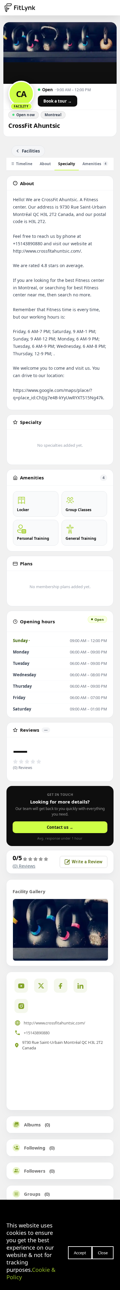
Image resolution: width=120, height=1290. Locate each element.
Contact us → (60, 827)
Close (103, 1252)
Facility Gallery (29, 891)
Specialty (66, 163)
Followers (34, 1170)
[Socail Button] (21, 986)
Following (34, 1147)
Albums (32, 1124)
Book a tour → (57, 101)
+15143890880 (37, 1033)
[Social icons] (21, 1006)
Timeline (24, 163)
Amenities (94, 163)
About (45, 163)
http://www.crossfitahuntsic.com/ (54, 1023)
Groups (32, 1193)
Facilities (31, 151)
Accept (80, 1252)
